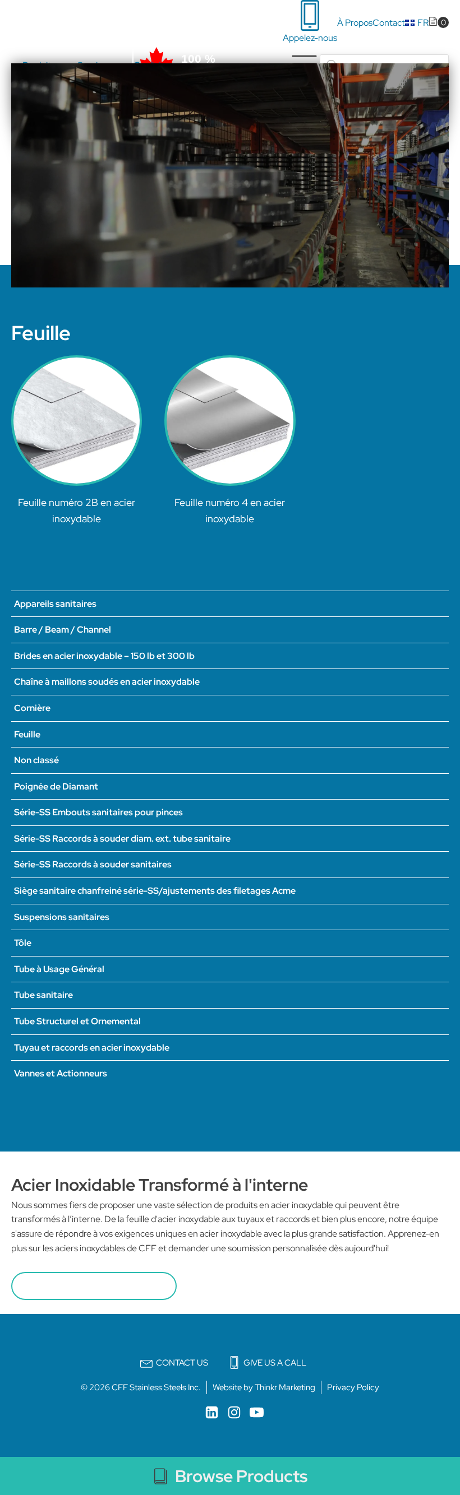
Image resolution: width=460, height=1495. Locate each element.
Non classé (36, 760)
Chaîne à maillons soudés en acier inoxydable (107, 682)
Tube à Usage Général (59, 969)
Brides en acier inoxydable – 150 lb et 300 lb (104, 656)
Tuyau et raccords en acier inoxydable (91, 1047)
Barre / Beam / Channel (62, 629)
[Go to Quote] (439, 23)
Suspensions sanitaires (61, 917)
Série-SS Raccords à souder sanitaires (93, 864)
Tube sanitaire (43, 995)
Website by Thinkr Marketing (264, 1387)
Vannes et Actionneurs (60, 1073)
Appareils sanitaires (55, 604)
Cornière (32, 708)
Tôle (22, 943)
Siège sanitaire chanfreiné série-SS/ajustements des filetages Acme (155, 891)
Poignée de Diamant (56, 786)
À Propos (354, 23)
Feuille (27, 734)
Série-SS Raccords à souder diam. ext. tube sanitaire (122, 838)
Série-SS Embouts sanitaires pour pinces (98, 812)
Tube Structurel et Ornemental (77, 1021)
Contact (388, 23)
